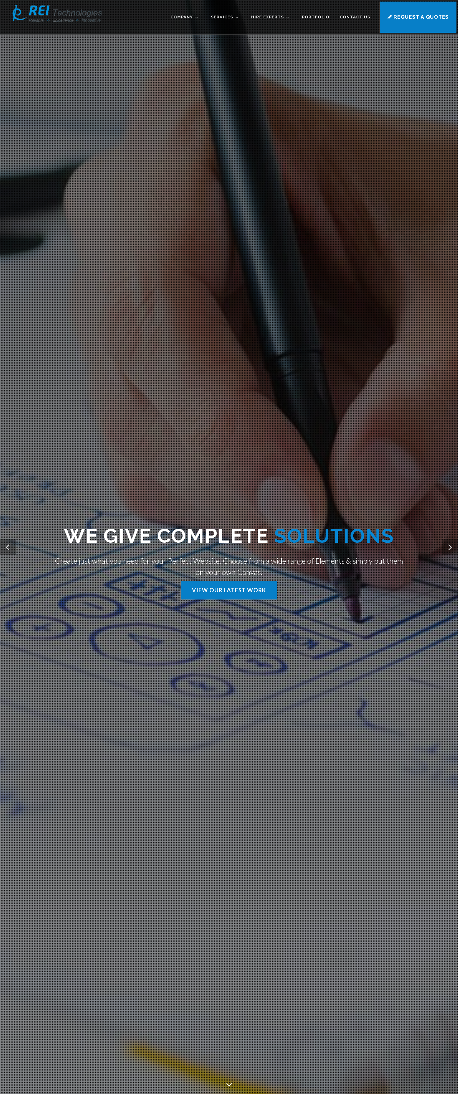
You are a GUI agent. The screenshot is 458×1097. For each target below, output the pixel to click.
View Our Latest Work (229, 590)
